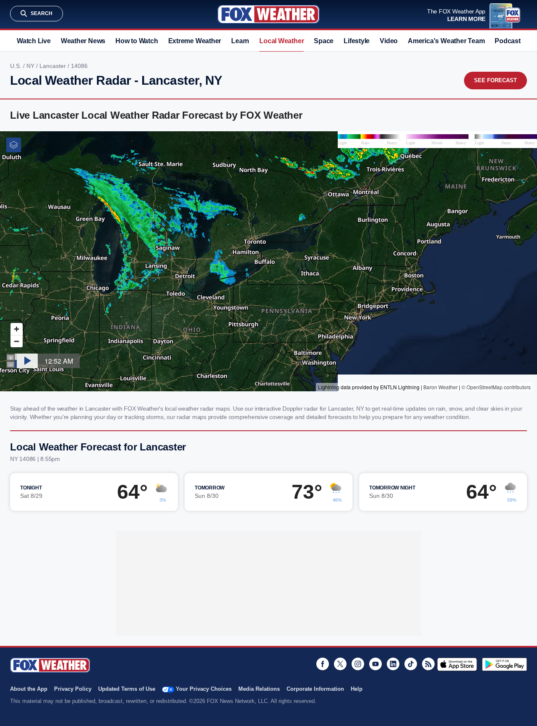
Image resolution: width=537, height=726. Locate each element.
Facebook (322, 664)
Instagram (358, 664)
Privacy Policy (72, 689)
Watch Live (34, 40)
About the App (28, 689)
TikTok (410, 664)
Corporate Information (315, 689)
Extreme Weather (195, 40)
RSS (428, 664)
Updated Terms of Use (126, 689)
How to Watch (136, 40)
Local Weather (281, 40)
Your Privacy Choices (204, 689)
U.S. (16, 65)
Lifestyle (357, 40)
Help (356, 689)
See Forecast (495, 80)
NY (31, 65)
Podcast (507, 40)
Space (324, 40)
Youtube (375, 664)
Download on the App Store (457, 664)
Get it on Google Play (504, 664)
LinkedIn (393, 664)
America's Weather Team (446, 40)
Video (389, 40)
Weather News (83, 40)
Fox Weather (268, 14)
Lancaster (53, 65)
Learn (240, 40)
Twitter (340, 664)
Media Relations (259, 689)
